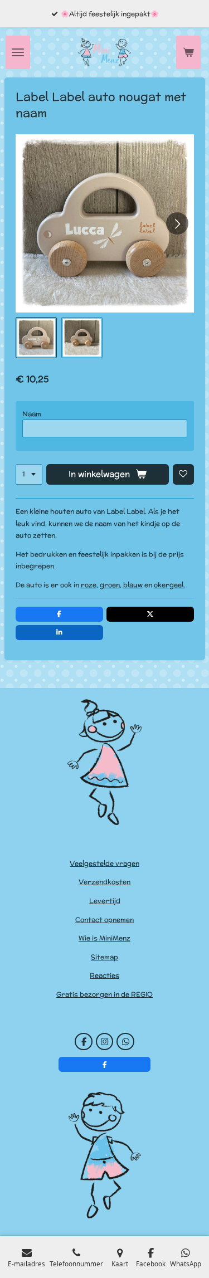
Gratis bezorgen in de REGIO (104, 994)
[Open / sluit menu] (18, 52)
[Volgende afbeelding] (177, 223)
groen (110, 584)
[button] (36, 337)
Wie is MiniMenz (104, 938)
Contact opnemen (104, 919)
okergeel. (169, 584)
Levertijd (104, 900)
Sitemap (104, 957)
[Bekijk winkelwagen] (188, 52)
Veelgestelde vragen (104, 863)
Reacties (104, 975)
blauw (133, 584)
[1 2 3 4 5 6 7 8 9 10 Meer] (29, 474)
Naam (31, 413)
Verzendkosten (104, 881)
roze (88, 584)
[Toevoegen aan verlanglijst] (183, 474)
